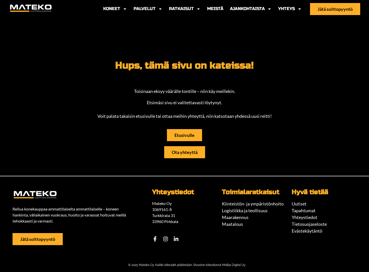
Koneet (111, 8)
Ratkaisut (181, 8)
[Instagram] (165, 239)
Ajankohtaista (247, 8)
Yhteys (286, 8)
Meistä (215, 8)
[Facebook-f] (155, 239)
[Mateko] (31, 8)
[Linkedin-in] (176, 239)
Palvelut (145, 8)
